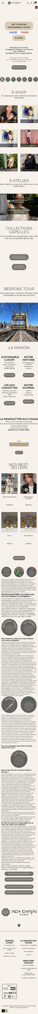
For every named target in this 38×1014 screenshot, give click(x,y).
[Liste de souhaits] (12, 490)
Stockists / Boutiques (28, 948)
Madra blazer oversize (28, 497)
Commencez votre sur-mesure (19, 879)
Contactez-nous (9, 945)
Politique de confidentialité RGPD (28, 974)
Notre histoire (24, 945)
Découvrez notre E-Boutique (19, 887)
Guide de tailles (9, 953)
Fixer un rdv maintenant (19, 874)
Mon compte (7, 948)
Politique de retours (9, 956)
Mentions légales (28, 965)
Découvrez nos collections (19, 892)
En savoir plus (19, 67)
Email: (19, 441)
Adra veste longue (9, 497)
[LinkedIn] (36, 7)
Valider (19, 452)
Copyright (5, 1006)
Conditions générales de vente (28, 969)
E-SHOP (19, 38)
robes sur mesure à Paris (23, 593)
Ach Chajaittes (28, 951)
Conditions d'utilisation (28, 978)
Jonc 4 (9, 536)
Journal (28, 954)
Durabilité (34, 945)
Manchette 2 (28, 536)
